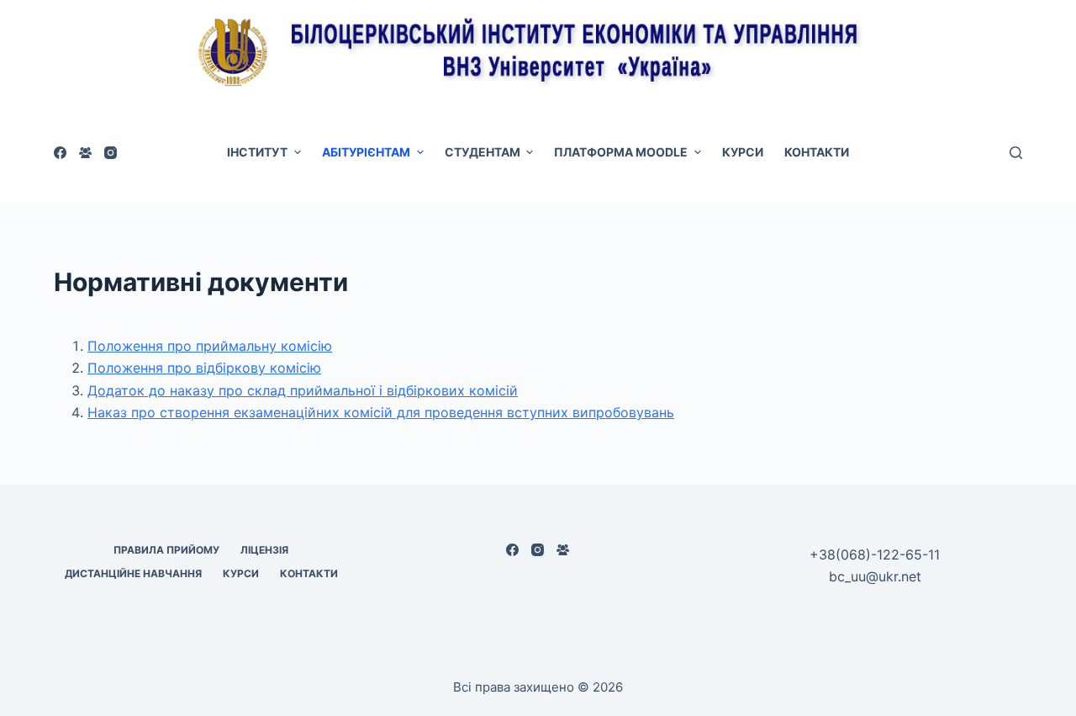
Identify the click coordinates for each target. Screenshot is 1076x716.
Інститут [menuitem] (257, 152)
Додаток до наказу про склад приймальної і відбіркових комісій (302, 390)
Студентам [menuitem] (482, 152)
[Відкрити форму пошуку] (1016, 152)
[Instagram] (110, 152)
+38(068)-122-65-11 (875, 554)
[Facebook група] (85, 152)
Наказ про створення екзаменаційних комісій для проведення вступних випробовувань (380, 412)
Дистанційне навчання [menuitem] (133, 573)
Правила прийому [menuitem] (166, 550)
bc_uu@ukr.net (875, 576)
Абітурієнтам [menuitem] (366, 152)
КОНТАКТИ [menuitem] (309, 573)
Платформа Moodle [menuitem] (621, 152)
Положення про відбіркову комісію (204, 367)
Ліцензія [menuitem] (264, 550)
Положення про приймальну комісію (209, 345)
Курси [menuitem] (742, 152)
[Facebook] (60, 152)
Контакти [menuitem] (816, 152)
